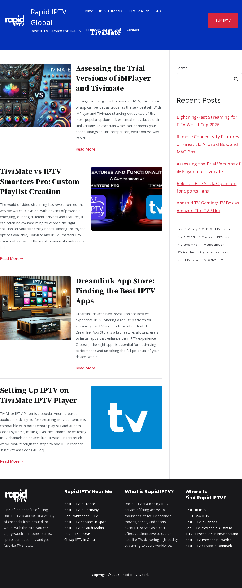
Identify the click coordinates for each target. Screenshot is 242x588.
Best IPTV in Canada (201, 522)
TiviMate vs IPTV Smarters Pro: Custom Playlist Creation (39, 181)
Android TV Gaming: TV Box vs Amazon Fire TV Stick (208, 206)
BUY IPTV (223, 20)
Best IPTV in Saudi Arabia (84, 527)
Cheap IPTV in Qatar (80, 539)
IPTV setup (222, 237)
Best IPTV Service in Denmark (208, 545)
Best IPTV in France (79, 504)
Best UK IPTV (195, 510)
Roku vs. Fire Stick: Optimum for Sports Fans (206, 187)
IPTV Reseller (138, 11)
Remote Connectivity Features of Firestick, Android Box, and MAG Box (208, 144)
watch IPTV (215, 260)
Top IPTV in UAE (77, 533)
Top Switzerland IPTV (81, 516)
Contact (133, 29)
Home (88, 11)
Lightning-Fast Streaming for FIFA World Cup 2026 (207, 120)
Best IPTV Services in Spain (85, 522)
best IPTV (183, 229)
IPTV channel (223, 229)
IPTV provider (186, 237)
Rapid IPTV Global (134, 574)
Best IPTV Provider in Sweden (208, 539)
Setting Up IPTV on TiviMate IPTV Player (38, 395)
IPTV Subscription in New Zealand (211, 534)
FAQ (157, 11)
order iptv (212, 252)
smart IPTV (199, 260)
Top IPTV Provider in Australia (208, 528)
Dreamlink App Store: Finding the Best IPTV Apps (115, 291)
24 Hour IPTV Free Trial (102, 29)
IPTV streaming (187, 245)
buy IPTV (197, 229)
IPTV (209, 229)
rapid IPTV (183, 260)
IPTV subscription (212, 244)
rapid (225, 252)
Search (182, 68)
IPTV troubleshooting (190, 252)
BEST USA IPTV (197, 516)
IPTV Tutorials (110, 11)
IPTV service (206, 237)
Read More (85, 149)
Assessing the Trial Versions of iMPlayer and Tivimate (113, 78)
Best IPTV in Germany (81, 510)
